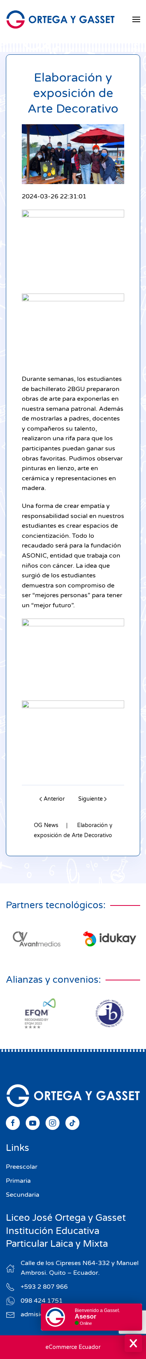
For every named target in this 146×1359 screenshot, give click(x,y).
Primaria (18, 1181)
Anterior (54, 799)
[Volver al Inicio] (60, 19)
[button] (136, 19)
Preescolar (21, 1167)
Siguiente (90, 799)
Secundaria (22, 1195)
